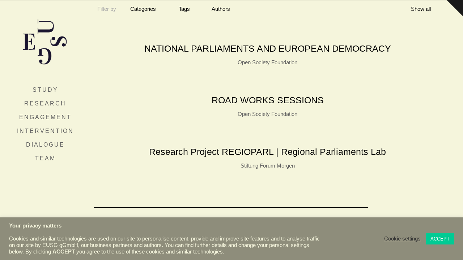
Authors (221, 9)
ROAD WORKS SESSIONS (268, 100)
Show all (421, 9)
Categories (143, 9)
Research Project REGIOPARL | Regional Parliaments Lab (267, 152)
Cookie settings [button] (402, 239)
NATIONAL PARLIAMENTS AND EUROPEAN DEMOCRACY (267, 48)
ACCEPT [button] (440, 239)
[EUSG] (45, 41)
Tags (184, 9)
